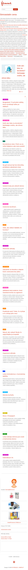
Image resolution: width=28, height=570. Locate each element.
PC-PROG (14, 567)
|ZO (17, 567)
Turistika (5, 99)
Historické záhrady (9, 248)
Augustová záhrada (9, 353)
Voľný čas (5, 183)
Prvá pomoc (6, 120)
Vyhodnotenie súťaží (6, 529)
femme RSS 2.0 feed (6, 537)
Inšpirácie (5, 162)
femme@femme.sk (9, 489)
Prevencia (5, 204)
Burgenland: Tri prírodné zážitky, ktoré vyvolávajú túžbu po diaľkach (13, 104)
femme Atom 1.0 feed (6, 538)
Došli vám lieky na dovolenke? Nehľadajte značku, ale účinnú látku (13, 125)
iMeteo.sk (18, 522)
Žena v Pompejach (9, 416)
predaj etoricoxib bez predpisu (7, 53)
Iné (4, 141)
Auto (4, 308)
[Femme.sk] (8, 3)
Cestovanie (5, 266)
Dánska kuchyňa (8, 395)
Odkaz (20, 54)
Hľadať (15, 9)
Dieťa (4, 224)
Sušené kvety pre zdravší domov (13, 186)
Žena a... (5, 413)
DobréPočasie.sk (11, 522)
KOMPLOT (21, 567)
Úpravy (4, 433)
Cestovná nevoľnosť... (10, 207)
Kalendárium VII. (8, 457)
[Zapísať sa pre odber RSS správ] (25, 96)
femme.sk (2, 20)
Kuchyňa (5, 392)
